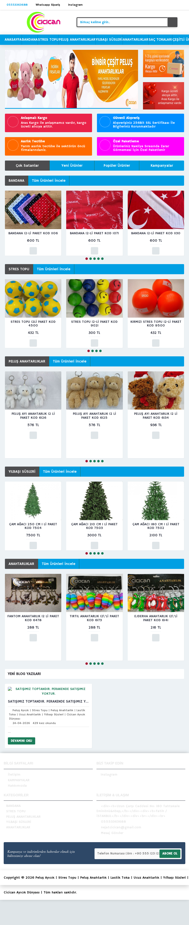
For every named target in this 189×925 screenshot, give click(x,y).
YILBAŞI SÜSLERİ (22, 471)
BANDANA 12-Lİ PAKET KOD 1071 (94, 233)
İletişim (14, 774)
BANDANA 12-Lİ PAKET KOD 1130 (155, 233)
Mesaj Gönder (112, 833)
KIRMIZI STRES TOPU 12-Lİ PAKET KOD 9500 (155, 324)
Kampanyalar (162, 165)
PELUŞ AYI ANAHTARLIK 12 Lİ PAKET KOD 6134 (155, 416)
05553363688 (113, 821)
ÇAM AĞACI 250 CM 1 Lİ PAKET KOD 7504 (33, 526)
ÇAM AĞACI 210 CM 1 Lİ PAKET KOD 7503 (94, 526)
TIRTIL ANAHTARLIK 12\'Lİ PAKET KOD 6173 (94, 618)
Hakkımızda (17, 785)
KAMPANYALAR (19, 780)
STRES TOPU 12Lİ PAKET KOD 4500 (33, 324)
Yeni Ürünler (72, 165)
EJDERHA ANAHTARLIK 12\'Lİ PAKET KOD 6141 (155, 618)
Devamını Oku (21, 741)
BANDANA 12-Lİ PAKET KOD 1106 (33, 233)
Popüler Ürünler (117, 165)
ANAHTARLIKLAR (21, 564)
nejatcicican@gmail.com (121, 827)
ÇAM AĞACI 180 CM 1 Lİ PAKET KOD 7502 (155, 526)
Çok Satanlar (27, 165)
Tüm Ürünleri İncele (48, 180)
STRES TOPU (19, 269)
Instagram (109, 774)
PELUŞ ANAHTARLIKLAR (27, 361)
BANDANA (16, 180)
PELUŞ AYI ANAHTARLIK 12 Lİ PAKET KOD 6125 (94, 416)
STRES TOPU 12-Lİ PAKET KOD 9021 (94, 324)
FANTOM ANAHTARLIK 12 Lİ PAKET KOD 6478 (33, 618)
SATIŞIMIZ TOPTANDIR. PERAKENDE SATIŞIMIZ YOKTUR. (48, 701)
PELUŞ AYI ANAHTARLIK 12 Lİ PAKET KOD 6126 (33, 416)
